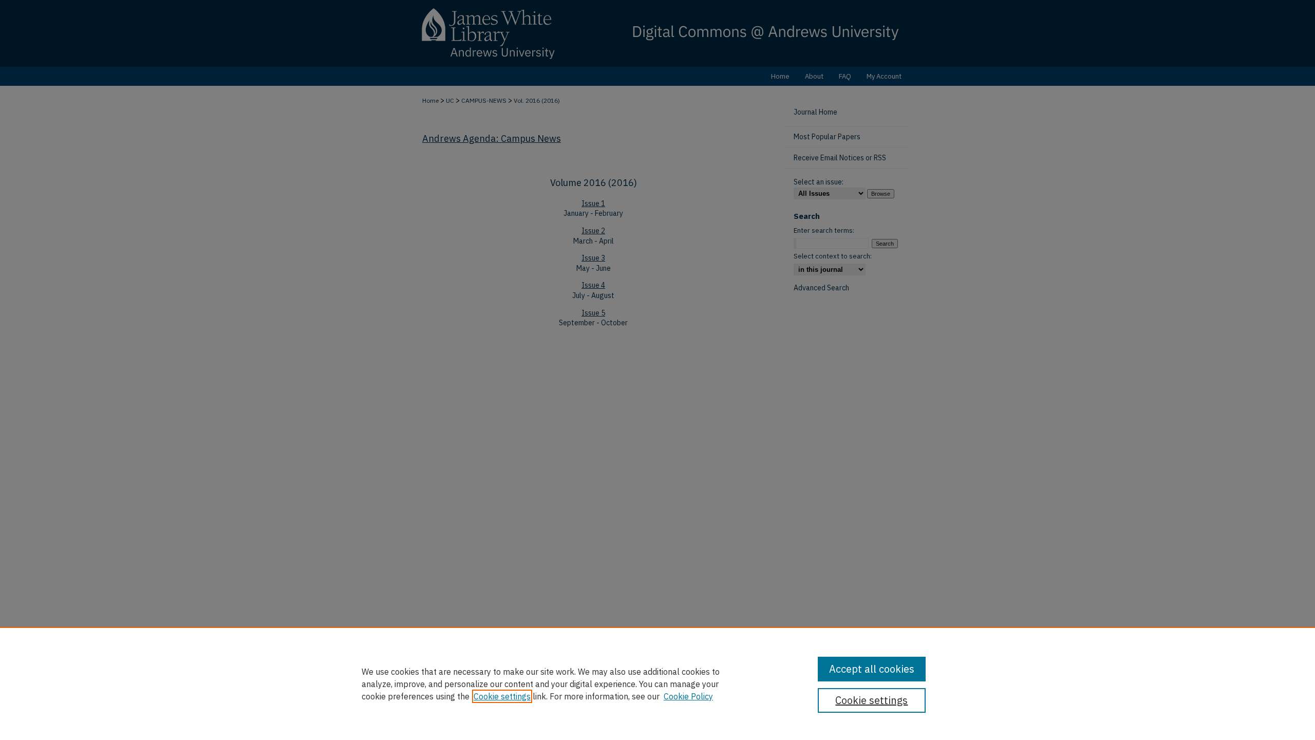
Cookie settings (502, 696)
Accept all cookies (871, 669)
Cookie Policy (688, 696)
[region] (657, 683)
